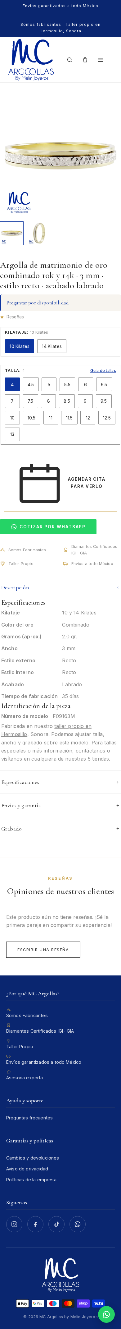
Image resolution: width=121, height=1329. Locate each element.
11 (50, 417)
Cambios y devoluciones (32, 1157)
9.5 (104, 401)
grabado (32, 742)
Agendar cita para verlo (86, 483)
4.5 (31, 384)
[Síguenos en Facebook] (35, 1224)
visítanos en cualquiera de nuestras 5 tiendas (55, 759)
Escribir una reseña (43, 949)
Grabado (11, 828)
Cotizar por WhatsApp (53, 526)
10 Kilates (19, 346)
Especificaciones (20, 782)
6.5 (104, 384)
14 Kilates (52, 346)
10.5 (32, 417)
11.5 (69, 417)
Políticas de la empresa (31, 1179)
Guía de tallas (103, 370)
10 (12, 417)
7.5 (30, 401)
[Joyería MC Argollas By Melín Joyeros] (31, 59)
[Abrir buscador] (70, 60)
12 (88, 417)
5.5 (67, 384)
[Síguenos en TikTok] (56, 1224)
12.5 (107, 417)
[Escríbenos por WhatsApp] (77, 1224)
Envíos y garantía (21, 805)
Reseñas (15, 316)
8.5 (67, 401)
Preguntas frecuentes (29, 1117)
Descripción (15, 587)
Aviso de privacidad (27, 1168)
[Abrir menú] (100, 60)
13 (12, 434)
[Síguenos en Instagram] (14, 1224)
